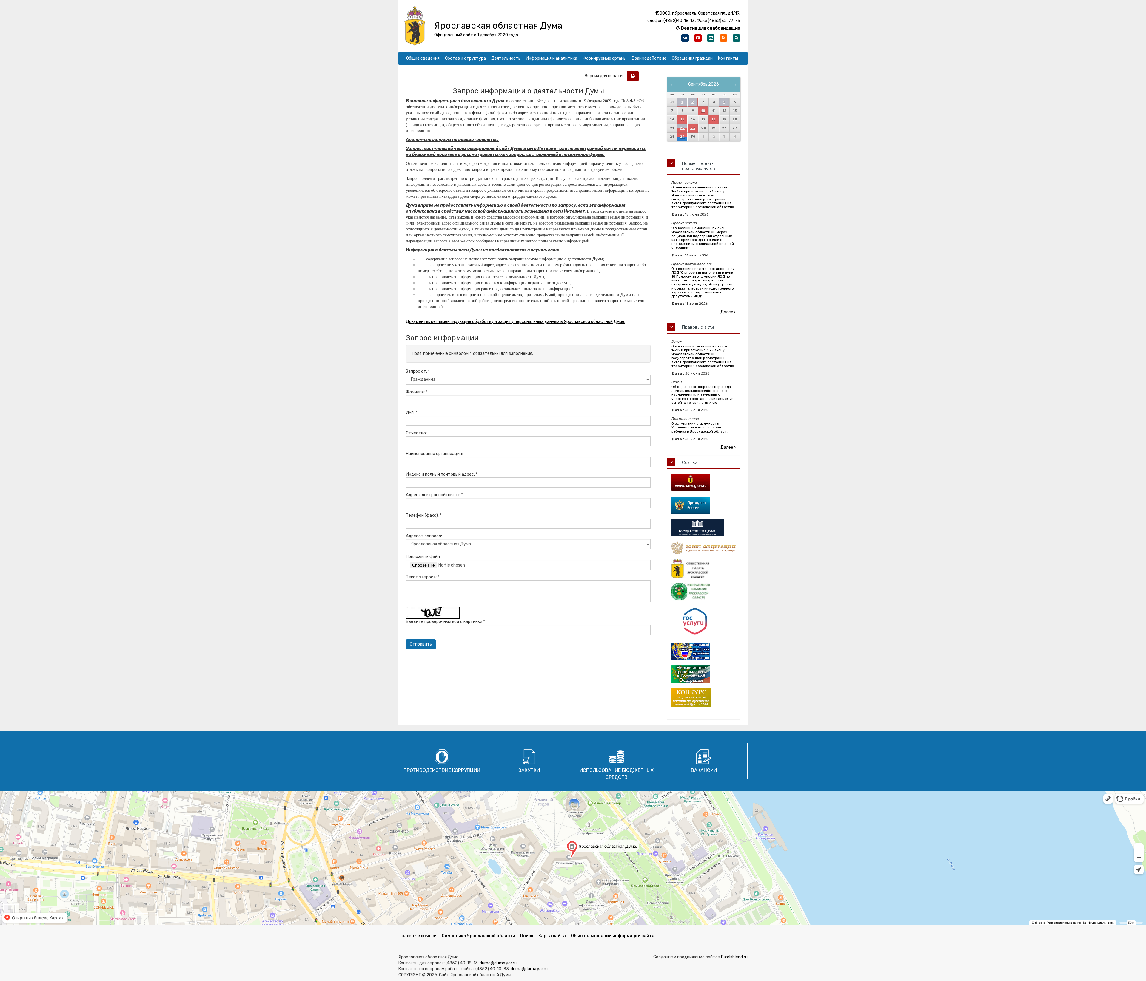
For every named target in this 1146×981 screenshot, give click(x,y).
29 (682, 137)
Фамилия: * (416, 391)
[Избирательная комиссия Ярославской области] (703, 592)
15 (682, 119)
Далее (727, 312)
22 (682, 128)
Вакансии (704, 770)
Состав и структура (465, 58)
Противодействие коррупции (441, 770)
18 (713, 119)
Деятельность (505, 58)
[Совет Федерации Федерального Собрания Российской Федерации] (703, 547)
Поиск (526, 935)
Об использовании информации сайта (612, 935)
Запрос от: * (418, 371)
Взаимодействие (649, 58)
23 (692, 128)
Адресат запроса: (424, 536)
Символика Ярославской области (478, 935)
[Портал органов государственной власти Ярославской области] (703, 482)
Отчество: (416, 433)
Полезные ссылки (417, 935)
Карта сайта (552, 935)
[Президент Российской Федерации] (703, 505)
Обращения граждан (692, 58)
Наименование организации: (434, 453)
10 (703, 111)
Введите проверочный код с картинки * (445, 621)
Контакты (728, 58)
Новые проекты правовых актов (698, 166)
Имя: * (411, 412)
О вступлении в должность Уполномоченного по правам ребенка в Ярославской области (700, 427)
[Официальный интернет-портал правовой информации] (703, 651)
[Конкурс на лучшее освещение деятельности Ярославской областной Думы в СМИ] (703, 697)
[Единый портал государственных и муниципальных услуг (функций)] (703, 622)
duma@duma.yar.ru (498, 962)
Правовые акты (698, 327)
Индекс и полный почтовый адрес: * (442, 474)
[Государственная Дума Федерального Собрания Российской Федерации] (703, 527)
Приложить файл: (423, 556)
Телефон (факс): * (423, 515)
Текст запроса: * (422, 577)
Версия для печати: (605, 75)
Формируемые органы (604, 58)
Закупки (529, 770)
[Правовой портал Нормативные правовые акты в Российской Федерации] (703, 674)
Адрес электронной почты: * (434, 494)
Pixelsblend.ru (734, 957)
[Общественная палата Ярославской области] (703, 568)
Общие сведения (423, 58)
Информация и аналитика (551, 58)
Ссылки (689, 462)
